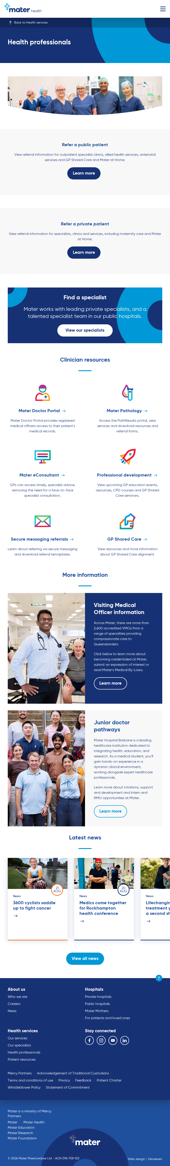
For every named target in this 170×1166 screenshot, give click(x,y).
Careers (14, 1004)
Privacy (64, 1080)
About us (16, 989)
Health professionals (24, 1052)
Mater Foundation (22, 1138)
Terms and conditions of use (30, 1080)
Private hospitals (98, 997)
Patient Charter (109, 1080)
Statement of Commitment (68, 1087)
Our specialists (19, 1045)
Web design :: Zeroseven (145, 1159)
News (12, 1011)
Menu (163, 8)
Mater (12, 1122)
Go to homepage (23, 8)
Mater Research (20, 1133)
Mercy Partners (20, 1073)
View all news (85, 959)
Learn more (84, 173)
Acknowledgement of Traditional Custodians (73, 1073)
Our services (17, 1038)
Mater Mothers (96, 1011)
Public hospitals (97, 1004)
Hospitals (94, 989)
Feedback (83, 1080)
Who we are (17, 997)
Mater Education (21, 1128)
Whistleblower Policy (24, 1087)
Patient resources (22, 1060)
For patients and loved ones (107, 1018)
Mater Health (33, 1122)
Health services (23, 1031)
